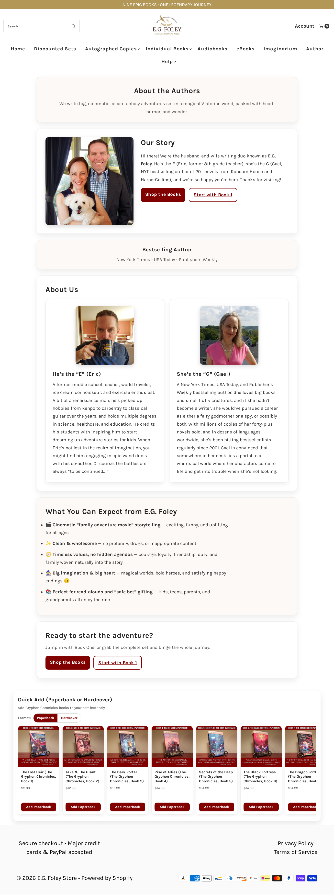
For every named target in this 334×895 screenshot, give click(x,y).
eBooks (245, 49)
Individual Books (167, 49)
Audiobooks (213, 49)
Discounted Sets (55, 49)
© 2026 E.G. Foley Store (47, 877)
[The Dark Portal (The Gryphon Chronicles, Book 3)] (127, 746)
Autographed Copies (111, 49)
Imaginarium (280, 49)
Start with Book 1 (213, 195)
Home (18, 49)
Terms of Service (295, 852)
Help (167, 61)
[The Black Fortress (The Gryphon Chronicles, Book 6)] (261, 746)
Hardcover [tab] (69, 718)
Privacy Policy (295, 843)
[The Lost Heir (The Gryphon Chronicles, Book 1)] (38, 746)
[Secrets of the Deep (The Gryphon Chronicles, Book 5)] (216, 746)
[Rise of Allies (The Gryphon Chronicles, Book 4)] (172, 746)
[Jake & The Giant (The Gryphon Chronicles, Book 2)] (83, 746)
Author (314, 49)
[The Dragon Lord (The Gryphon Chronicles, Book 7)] (305, 746)
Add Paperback (38, 807)
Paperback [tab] (45, 718)
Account (304, 26)
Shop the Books (163, 194)
